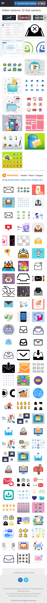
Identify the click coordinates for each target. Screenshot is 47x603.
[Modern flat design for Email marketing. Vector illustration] (23, 228)
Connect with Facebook (27, 3)
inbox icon (26, 180)
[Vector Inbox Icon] (8, 190)
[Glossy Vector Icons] (12, 160)
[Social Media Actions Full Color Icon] (35, 86)
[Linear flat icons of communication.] (23, 190)
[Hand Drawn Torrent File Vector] (12, 104)
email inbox (14, 180)
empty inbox (38, 180)
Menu (43, 3)
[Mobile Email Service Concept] (12, 123)
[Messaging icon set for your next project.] (23, 215)
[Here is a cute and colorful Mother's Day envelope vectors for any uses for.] (8, 279)
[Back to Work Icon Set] (35, 104)
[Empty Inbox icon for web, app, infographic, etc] (35, 34)
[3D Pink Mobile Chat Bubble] (35, 123)
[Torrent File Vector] (12, 86)
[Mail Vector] (35, 141)
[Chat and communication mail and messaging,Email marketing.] (38, 215)
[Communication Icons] (12, 67)
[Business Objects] (12, 141)
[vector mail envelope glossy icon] (23, 304)
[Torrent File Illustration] (35, 67)
